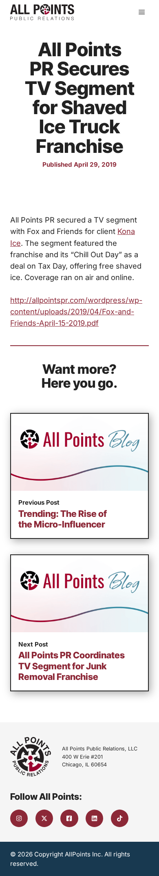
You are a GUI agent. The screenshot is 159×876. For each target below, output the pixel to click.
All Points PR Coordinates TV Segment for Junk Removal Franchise (71, 666)
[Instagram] (19, 818)
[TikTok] (119, 818)
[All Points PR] (42, 12)
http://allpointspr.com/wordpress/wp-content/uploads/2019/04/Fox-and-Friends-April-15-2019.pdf (76, 311)
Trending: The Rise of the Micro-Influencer (62, 519)
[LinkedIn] (94, 818)
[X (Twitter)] (44, 818)
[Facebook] (69, 818)
